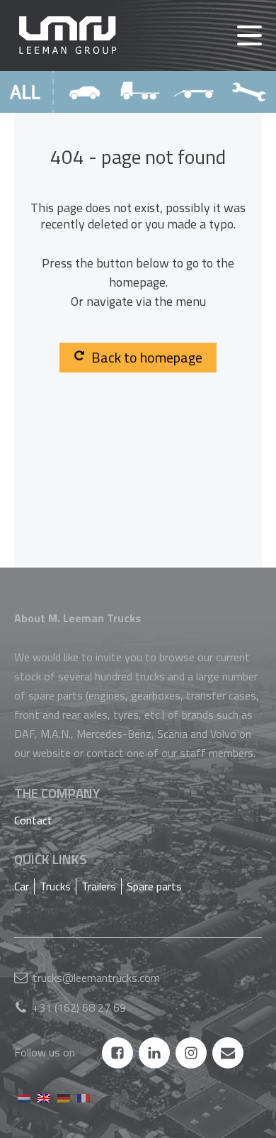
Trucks (55, 886)
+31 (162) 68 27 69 (79, 1007)
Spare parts (154, 886)
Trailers (98, 886)
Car (21, 886)
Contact (33, 820)
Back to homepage (146, 357)
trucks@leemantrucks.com (96, 977)
